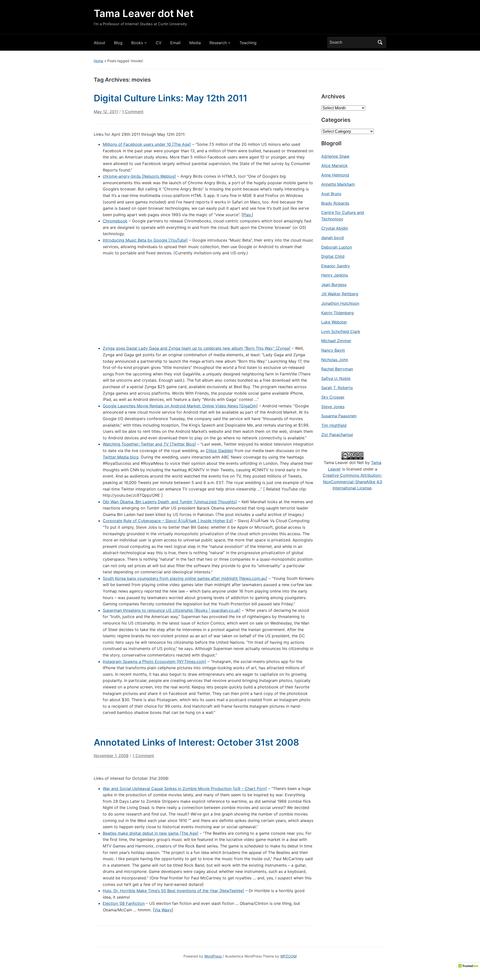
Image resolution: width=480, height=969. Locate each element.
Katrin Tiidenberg (337, 312)
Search (380, 42)
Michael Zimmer (336, 340)
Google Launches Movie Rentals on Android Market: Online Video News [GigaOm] (180, 405)
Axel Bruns (331, 193)
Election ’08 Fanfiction (124, 903)
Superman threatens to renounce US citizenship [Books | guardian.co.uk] (171, 610)
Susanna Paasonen (338, 415)
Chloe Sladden (219, 450)
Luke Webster (334, 322)
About (99, 42)
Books (137, 42)
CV (159, 42)
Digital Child (332, 256)
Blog (118, 42)
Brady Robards (335, 203)
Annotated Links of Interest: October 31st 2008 (196, 742)
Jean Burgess (333, 284)
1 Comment (133, 114)
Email (175, 42)
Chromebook (115, 220)
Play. (247, 214)
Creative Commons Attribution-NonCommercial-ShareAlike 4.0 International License (352, 481)
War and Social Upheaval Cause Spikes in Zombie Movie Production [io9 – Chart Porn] (185, 788)
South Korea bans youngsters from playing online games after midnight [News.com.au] (185, 578)
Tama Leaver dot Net (144, 13)
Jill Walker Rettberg (339, 293)
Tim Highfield (333, 425)
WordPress (213, 956)
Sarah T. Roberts (337, 387)
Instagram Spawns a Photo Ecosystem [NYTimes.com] (154, 661)
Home (98, 61)
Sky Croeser (332, 397)
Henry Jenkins (334, 275)
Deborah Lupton (336, 247)
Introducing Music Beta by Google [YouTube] (145, 240)
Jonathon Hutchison (340, 303)
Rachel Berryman (337, 368)
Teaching (248, 42)
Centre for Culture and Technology (342, 215)
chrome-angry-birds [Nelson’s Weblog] (139, 176)
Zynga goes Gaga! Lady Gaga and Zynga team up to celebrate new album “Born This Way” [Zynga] (196, 348)
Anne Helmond (335, 174)
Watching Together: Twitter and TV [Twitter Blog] (149, 444)
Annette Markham (338, 184)
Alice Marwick (334, 165)
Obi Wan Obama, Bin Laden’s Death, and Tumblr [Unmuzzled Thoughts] (170, 501)
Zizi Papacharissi (337, 434)
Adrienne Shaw (335, 156)
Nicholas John (334, 359)
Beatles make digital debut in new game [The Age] (150, 833)
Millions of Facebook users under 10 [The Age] (147, 144)
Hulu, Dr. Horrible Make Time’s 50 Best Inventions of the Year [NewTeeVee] (173, 890)
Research (218, 42)
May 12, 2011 (106, 111)
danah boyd (332, 237)
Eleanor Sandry (335, 265)
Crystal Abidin (334, 228)
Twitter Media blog (120, 457)
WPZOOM (288, 956)
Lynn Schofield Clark (340, 331)
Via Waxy (163, 909)
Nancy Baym (333, 350)
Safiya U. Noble (335, 378)
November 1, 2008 (111, 755)
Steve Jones (332, 406)
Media (195, 42)
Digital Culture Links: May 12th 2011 (170, 98)
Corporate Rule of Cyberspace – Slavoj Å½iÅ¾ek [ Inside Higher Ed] (168, 520)
